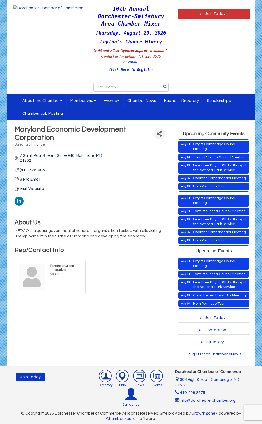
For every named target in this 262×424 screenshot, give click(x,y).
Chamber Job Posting (42, 113)
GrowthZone (203, 413)
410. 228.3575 (192, 392)
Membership (81, 100)
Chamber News (141, 100)
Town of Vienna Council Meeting (219, 153)
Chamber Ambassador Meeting (219, 174)
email (133, 61)
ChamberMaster (121, 419)
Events (110, 100)
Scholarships (219, 100)
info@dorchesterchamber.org (207, 400)
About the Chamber (41, 100)
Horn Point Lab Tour (209, 182)
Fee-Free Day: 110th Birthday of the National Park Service (219, 164)
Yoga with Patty (206, 191)
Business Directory (181, 100)
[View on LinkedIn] (19, 204)
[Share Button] (159, 133)
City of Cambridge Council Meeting (214, 142)
